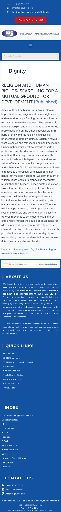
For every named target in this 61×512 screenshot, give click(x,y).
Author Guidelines (11, 370)
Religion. (25, 253)
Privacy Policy (9, 387)
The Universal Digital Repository (17, 415)
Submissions (9, 366)
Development (21, 249)
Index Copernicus (10, 449)
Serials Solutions (9, 445)
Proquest (6, 436)
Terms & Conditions (30, 508)
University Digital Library (14, 458)
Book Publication (11, 383)
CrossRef (6, 466)
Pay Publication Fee (12, 379)
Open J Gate (8, 428)
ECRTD (5, 432)
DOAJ (5, 441)
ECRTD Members (11, 358)
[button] (30, 45)
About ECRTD (10, 353)
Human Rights (48, 249)
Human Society (10, 253)
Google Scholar (9, 462)
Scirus (4, 454)
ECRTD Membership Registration (19, 362)
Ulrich (4, 424)
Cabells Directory (10, 419)
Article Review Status (13, 375)
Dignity (35, 249)
